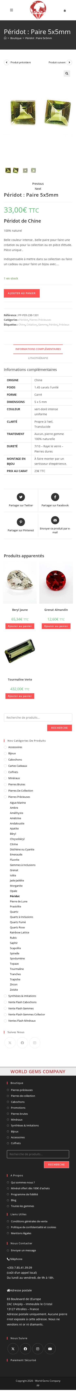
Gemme (43, 324)
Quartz (14, 911)
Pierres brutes (19, 1114)
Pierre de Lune (18, 901)
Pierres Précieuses (40, 320)
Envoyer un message (23, 1250)
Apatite (14, 828)
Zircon (13, 984)
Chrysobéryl (17, 839)
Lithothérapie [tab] (38, 358)
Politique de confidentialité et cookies (33, 1227)
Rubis (13, 937)
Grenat (14, 870)
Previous (38, 184)
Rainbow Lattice (19, 932)
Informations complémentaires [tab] (38, 349)
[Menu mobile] (11, 10)
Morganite (16, 885)
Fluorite (14, 859)
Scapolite (15, 948)
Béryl (13, 833)
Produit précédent (21, 62)
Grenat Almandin (56, 610)
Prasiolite (15, 906)
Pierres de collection (23, 1096)
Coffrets (13, 772)
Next (38, 189)
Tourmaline (17, 969)
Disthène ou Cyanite (22, 849)
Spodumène (17, 958)
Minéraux (14, 778)
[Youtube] (50, 1348)
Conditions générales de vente (29, 1221)
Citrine (14, 844)
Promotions (18, 1107)
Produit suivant (57, 62)
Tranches (15, 974)
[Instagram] (34, 1042)
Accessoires (15, 747)
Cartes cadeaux (17, 766)
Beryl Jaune (20, 610)
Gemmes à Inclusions (22, 865)
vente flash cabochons (22, 1002)
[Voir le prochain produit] (69, 62)
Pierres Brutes (16, 784)
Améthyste (16, 813)
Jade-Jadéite (17, 880)
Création (32, 324)
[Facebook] (22, 1042)
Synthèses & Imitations (22, 996)
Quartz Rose (17, 927)
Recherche (59, 728)
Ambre (14, 808)
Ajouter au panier (22, 293)
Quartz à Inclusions (21, 917)
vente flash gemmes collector (26, 1014)
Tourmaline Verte (20, 679)
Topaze (14, 963)
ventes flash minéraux (22, 1020)
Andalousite (17, 823)
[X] (10, 1042)
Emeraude (16, 854)
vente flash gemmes (21, 1008)
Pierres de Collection (20, 790)
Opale (13, 891)
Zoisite (14, 989)
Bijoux (12, 753)
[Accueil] (5, 38)
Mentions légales (21, 1233)
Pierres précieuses (22, 1090)
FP (38, 1385)
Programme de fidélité (24, 1194)
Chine (21, 324)
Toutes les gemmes (22, 1206)
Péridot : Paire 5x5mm (38, 38)
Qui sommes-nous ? (23, 1182)
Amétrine (15, 818)
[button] (67, 73)
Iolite (13, 875)
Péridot (23, 320)
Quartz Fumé (18, 922)
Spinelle (14, 953)
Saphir (14, 943)
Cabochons (15, 759)
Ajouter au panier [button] (20, 626)
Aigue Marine (18, 802)
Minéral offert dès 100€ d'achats (30, 1188)
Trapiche (15, 979)
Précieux (64, 324)
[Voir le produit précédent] (7, 62)
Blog (13, 1200)
